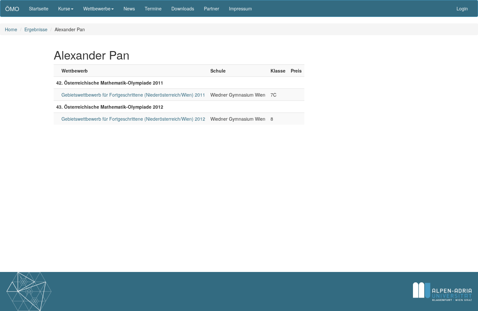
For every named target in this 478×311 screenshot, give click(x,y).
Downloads (182, 8)
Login (462, 8)
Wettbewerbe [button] (97, 8)
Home (11, 29)
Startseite (38, 8)
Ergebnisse (35, 29)
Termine (153, 8)
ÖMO (12, 8)
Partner (211, 8)
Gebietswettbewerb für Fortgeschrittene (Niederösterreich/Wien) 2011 (133, 94)
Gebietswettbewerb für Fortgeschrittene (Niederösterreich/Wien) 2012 (133, 118)
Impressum (240, 8)
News (129, 8)
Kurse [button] (64, 8)
